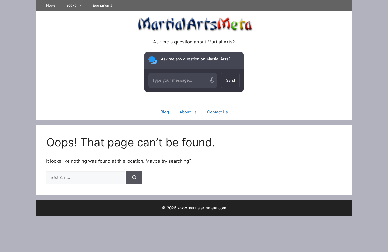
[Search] (134, 177)
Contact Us (217, 111)
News (51, 5)
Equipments (102, 5)
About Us (188, 111)
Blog (164, 111)
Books (71, 5)
